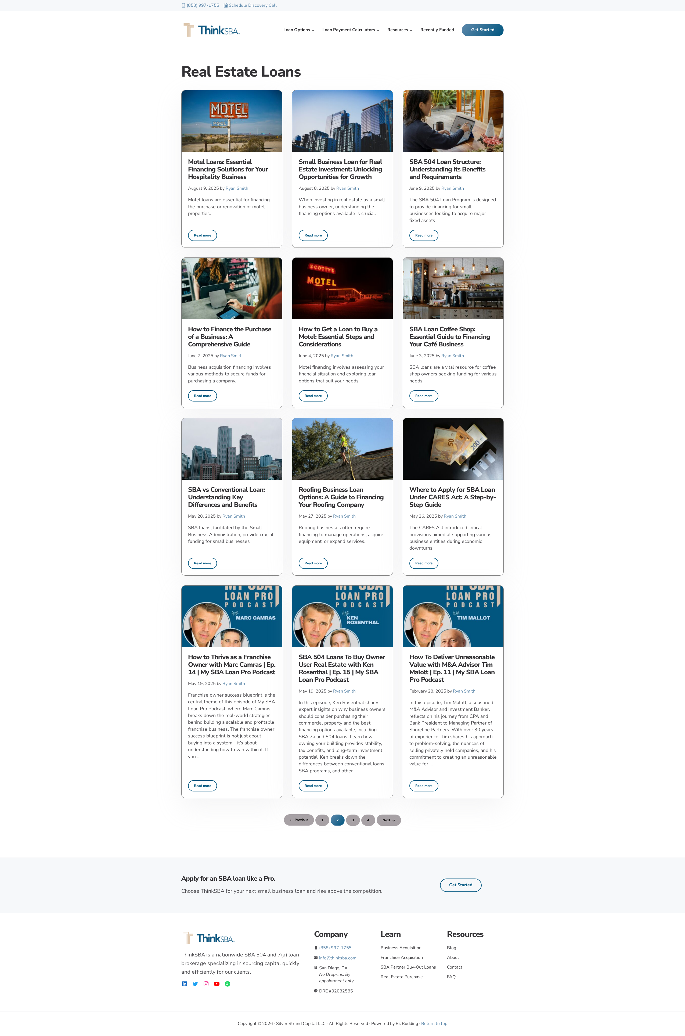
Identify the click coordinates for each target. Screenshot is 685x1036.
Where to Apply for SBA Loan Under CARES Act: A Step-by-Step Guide (452, 497)
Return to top (434, 1024)
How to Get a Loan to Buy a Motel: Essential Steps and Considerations (338, 337)
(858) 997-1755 (203, 5)
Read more (205, 236)
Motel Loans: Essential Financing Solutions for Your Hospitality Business (228, 169)
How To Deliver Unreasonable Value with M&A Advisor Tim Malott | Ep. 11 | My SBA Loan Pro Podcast (452, 669)
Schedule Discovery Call (253, 5)
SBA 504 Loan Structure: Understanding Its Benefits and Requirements (447, 169)
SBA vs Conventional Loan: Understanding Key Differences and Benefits (226, 497)
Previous (301, 820)
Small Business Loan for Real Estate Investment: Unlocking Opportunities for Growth (340, 169)
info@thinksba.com (337, 958)
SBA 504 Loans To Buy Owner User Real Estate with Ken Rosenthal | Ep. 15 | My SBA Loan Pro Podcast (342, 669)
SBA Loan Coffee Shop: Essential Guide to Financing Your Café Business (449, 337)
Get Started (461, 885)
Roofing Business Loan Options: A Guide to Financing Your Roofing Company (341, 497)
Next (386, 820)
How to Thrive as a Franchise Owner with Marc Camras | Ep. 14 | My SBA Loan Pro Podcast (231, 665)
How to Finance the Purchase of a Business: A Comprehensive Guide (229, 337)
